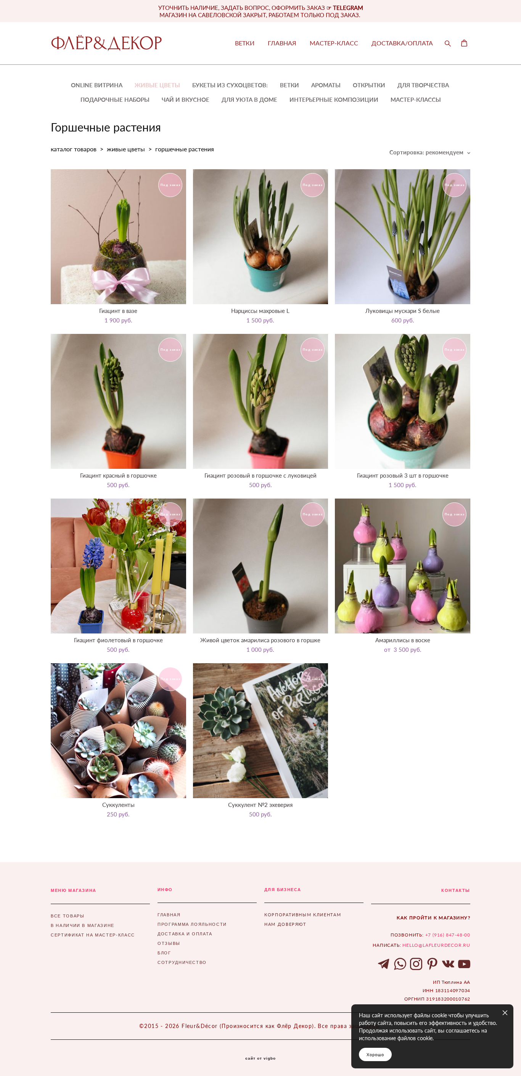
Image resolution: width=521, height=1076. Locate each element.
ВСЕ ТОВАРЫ (68, 916)
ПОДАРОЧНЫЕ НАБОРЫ (115, 99)
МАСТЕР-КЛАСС (334, 43)
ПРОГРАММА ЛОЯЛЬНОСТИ (192, 924)
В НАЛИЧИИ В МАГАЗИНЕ (82, 925)
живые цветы (126, 148)
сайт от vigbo (260, 1058)
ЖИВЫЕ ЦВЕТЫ (157, 85)
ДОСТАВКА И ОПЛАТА (185, 934)
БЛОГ (164, 953)
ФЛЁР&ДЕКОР (106, 43)
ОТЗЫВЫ (169, 943)
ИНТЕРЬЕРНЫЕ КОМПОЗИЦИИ (333, 99)
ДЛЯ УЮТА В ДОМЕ (249, 99)
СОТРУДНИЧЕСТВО (182, 962)
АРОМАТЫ (326, 85)
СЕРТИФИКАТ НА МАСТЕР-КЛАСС (93, 935)
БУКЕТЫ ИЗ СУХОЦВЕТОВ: (230, 85)
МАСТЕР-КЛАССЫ (416, 99)
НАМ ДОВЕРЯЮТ (285, 924)
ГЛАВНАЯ (282, 43)
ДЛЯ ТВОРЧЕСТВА (423, 85)
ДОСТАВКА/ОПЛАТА (402, 43)
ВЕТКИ (244, 43)
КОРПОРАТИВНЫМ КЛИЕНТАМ (302, 914)
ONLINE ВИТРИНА (96, 85)
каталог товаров (73, 148)
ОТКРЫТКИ (369, 85)
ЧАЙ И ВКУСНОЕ (185, 99)
